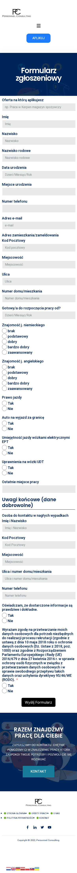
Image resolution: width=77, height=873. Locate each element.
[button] (38, 26)
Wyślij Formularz (38, 702)
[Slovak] (32, 868)
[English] (13, 868)
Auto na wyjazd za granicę (23, 418)
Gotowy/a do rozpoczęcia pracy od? (31, 308)
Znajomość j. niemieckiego (23, 325)
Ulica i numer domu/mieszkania (27, 572)
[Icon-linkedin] (35, 827)
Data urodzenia (14, 168)
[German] (18, 868)
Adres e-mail (12, 218)
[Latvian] (22, 868)
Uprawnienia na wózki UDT (23, 462)
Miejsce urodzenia (17, 185)
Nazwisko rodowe (16, 151)
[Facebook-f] (27, 827)
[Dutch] (8, 868)
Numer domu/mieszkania (22, 291)
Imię (5, 117)
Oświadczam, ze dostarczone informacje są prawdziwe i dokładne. (37, 607)
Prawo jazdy (12, 397)
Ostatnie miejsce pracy (20, 482)
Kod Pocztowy (13, 241)
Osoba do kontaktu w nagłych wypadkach (35, 516)
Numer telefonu (14, 201)
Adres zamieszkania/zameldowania (30, 235)
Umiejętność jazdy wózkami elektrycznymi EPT (36, 440)
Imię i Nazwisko (14, 521)
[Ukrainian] (37, 868)
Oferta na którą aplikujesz (23, 100)
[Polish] (27, 868)
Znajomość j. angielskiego (23, 361)
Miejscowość (12, 257)
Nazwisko (10, 134)
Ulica (6, 274)
